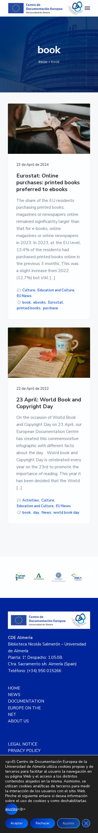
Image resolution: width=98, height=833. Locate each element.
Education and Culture (56, 290)
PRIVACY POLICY (24, 750)
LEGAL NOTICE (22, 744)
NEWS (14, 694)
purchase (50, 308)
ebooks (39, 302)
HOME (14, 688)
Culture (28, 290)
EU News (24, 296)
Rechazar (43, 823)
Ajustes (68, 823)
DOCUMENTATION (26, 701)
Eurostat (55, 302)
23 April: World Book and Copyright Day (48, 403)
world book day (66, 512)
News (46, 512)
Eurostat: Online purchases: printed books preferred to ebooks (48, 183)
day (36, 512)
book (26, 302)
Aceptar (17, 823)
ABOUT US (18, 721)
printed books (29, 308)
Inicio (43, 61)
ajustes (11, 809)
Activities (30, 500)
